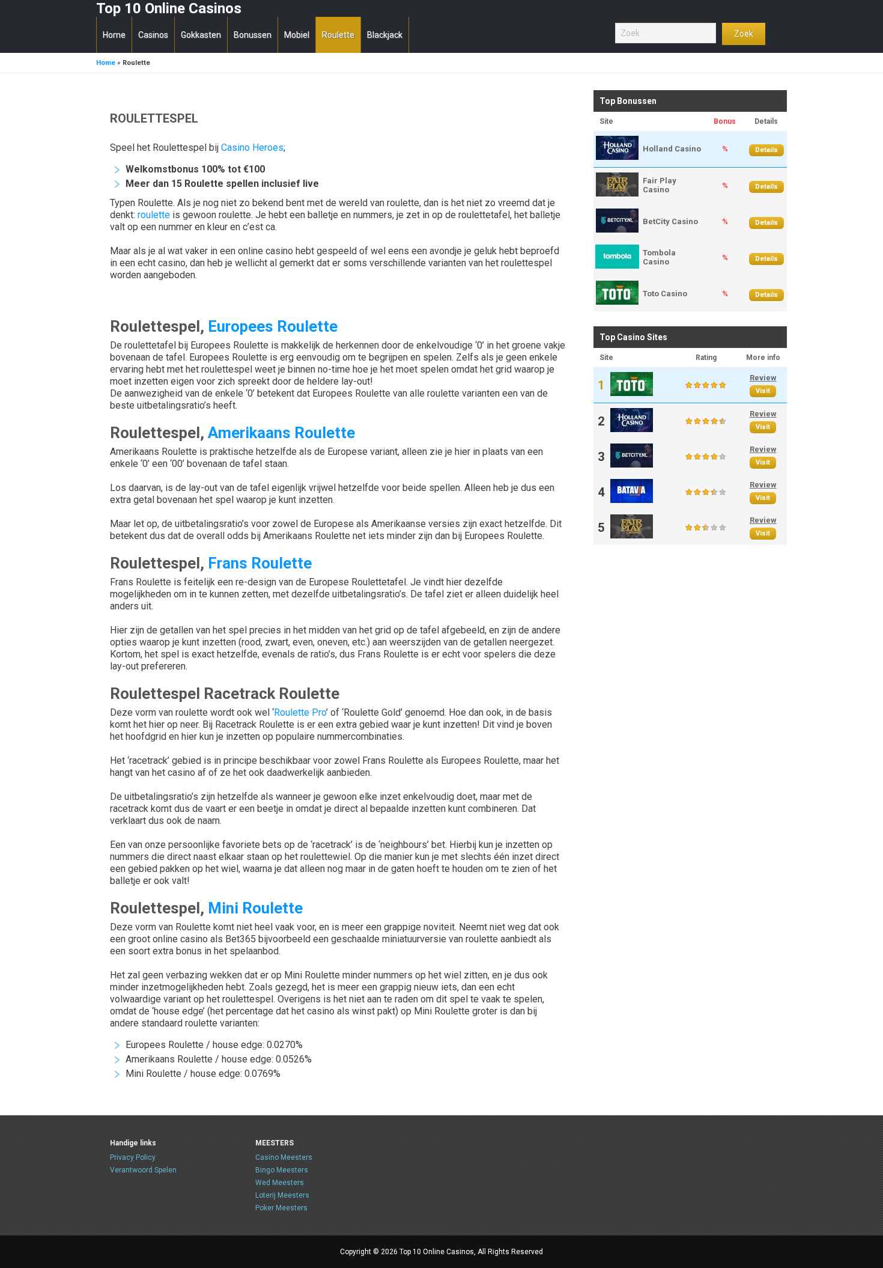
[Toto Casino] (617, 301)
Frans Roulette (260, 563)
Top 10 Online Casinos (168, 8)
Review (763, 377)
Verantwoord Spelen (143, 1170)
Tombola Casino (659, 257)
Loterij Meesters (282, 1195)
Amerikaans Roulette (281, 433)
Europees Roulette (273, 326)
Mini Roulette (255, 908)
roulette (154, 215)
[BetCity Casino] (617, 229)
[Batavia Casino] (631, 500)
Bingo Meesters (281, 1170)
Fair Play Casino (659, 185)
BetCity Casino (670, 221)
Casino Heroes (252, 147)
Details (766, 150)
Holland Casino (672, 148)
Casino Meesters (283, 1157)
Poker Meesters (281, 1208)
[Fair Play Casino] (617, 193)
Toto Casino (665, 293)
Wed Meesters (279, 1182)
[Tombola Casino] (617, 265)
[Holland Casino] (617, 157)
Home (105, 63)
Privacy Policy (133, 1157)
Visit (763, 391)
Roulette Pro (300, 712)
